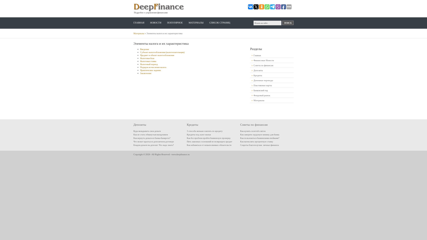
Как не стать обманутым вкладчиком (150, 134)
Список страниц (219, 23)
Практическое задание (150, 70)
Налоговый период (149, 64)
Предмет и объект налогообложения (157, 55)
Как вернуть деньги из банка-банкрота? (151, 138)
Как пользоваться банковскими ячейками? (259, 138)
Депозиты (258, 70)
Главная (138, 23)
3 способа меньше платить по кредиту (205, 131)
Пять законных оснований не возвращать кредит (209, 141)
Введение (144, 49)
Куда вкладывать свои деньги (147, 131)
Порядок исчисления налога (153, 67)
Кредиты (258, 75)
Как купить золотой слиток (253, 131)
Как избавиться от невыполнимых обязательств (209, 145)
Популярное (175, 23)
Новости (155, 23)
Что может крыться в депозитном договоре (153, 141)
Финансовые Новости (264, 60)
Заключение (145, 73)
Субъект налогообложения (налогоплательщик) (162, 52)
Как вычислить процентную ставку (256, 141)
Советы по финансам (263, 65)
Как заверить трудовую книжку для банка (259, 134)
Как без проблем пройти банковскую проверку (209, 138)
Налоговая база (147, 58)
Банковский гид (261, 90)
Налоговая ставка (148, 61)
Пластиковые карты (263, 85)
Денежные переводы (263, 80)
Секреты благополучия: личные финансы (259, 145)
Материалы (196, 23)
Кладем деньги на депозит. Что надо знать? (153, 145)
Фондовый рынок (262, 95)
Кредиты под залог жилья (199, 134)
